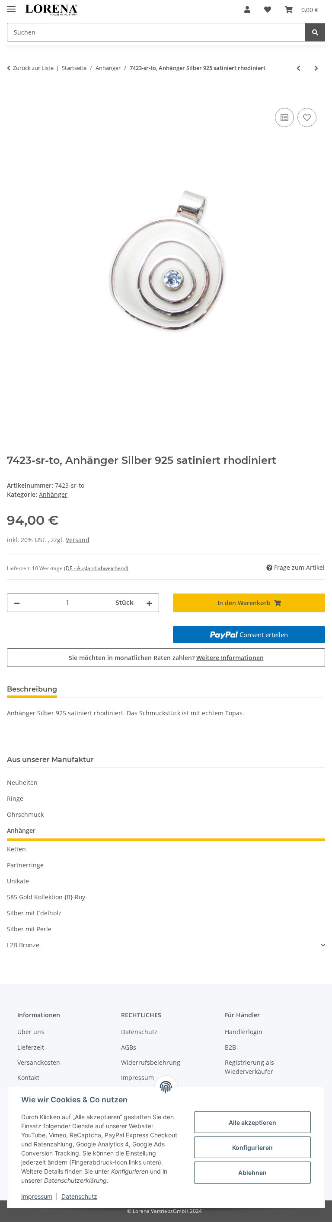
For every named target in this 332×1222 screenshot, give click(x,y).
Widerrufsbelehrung (150, 1062)
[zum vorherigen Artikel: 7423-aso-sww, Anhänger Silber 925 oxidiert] (298, 68)
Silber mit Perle (29, 929)
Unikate (18, 881)
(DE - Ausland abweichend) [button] (96, 568)
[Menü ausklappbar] (11, 5)
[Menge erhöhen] (149, 603)
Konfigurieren (252, 1147)
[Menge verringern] (16, 603)
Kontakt (28, 1077)
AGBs (128, 1047)
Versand (77, 540)
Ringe (15, 798)
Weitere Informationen (230, 658)
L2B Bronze (23, 945)
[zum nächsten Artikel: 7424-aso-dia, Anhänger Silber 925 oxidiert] (316, 68)
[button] (247, 9)
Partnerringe (25, 865)
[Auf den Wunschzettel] (306, 117)
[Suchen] (315, 32)
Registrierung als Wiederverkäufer (249, 1067)
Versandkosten (38, 1062)
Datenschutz (79, 1196)
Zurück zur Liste (33, 68)
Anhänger (53, 494)
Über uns (30, 1032)
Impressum (36, 1196)
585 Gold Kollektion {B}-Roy (46, 897)
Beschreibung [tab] (32, 689)
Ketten (16, 849)
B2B (230, 1047)
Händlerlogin (243, 1032)
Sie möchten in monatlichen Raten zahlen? (166, 658)
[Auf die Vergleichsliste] (284, 117)
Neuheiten (22, 782)
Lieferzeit (30, 1047)
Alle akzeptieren (252, 1122)
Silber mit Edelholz (34, 913)
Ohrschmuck (25, 814)
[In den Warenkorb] (14, 96)
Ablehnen (252, 1172)
